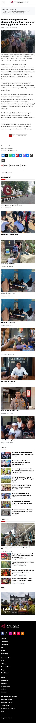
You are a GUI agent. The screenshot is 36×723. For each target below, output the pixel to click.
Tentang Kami (5, 705)
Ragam (12, 9)
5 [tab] (23, 616)
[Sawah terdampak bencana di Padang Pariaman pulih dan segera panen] (6, 479)
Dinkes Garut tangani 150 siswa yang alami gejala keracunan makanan (17, 321)
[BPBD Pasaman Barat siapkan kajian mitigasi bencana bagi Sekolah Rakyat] (6, 488)
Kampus (3, 692)
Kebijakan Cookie (6, 702)
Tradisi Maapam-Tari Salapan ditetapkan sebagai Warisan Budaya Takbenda (21, 462)
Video (3, 650)
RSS (2, 711)
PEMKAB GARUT (15, 165)
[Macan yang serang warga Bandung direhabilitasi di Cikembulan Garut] (18, 251)
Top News (4, 519)
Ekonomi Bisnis (6, 667)
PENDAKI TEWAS (7, 172)
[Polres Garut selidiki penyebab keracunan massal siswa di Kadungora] (18, 280)
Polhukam (4, 661)
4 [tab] (20, 616)
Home (6, 9)
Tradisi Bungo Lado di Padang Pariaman (15, 610)
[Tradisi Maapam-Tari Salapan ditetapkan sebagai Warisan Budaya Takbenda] (6, 463)
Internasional (5, 686)
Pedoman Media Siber (8, 708)
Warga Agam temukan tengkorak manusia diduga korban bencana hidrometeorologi (22, 555)
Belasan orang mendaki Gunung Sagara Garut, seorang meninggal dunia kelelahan (16, 12)
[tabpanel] (18, 603)
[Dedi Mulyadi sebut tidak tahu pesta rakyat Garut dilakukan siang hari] (18, 427)
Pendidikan (4, 673)
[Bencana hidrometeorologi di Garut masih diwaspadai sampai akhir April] (18, 192)
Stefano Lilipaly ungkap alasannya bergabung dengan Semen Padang (23, 572)
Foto (3, 588)
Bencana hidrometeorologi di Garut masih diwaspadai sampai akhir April (15, 204)
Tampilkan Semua (21, 135)
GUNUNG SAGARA (7, 169)
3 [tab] (18, 616)
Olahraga (4, 664)
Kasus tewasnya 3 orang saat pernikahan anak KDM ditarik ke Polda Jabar (17, 409)
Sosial (3, 677)
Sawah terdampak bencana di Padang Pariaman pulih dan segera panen (23, 478)
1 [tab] (13, 616)
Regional (4, 683)
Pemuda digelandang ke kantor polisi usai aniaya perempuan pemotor (18, 380)
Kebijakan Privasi (6, 699)
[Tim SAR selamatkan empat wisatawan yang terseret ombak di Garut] (18, 222)
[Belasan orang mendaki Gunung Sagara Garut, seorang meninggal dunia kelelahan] (18, 534)
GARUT (6, 165)
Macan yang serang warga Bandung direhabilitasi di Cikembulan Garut (18, 263)
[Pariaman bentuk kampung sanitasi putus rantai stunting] (6, 496)
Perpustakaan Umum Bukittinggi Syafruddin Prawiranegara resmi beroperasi (22, 511)
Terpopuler (4, 644)
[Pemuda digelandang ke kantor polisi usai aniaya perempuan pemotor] (18, 368)
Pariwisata (4, 680)
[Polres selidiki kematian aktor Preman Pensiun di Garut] (18, 339)
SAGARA (24, 165)
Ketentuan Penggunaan (9, 696)
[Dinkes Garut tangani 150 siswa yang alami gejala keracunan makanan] (18, 310)
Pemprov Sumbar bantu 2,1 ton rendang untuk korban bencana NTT (22, 580)
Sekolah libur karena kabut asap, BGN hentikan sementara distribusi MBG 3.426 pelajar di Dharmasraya (17, 547)
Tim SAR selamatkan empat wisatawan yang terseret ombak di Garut (16, 233)
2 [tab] (15, 616)
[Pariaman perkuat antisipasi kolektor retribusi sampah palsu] (6, 504)
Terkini (3, 447)
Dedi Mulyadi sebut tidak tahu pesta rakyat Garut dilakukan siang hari (18, 439)
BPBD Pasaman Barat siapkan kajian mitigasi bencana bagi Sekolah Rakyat (21, 487)
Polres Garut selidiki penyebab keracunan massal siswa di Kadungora (18, 292)
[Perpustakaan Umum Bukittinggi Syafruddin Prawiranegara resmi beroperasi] (6, 512)
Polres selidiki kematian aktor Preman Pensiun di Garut (17, 351)
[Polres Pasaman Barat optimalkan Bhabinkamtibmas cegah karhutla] (6, 455)
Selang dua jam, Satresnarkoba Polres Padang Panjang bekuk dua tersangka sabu (23, 470)
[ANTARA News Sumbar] (19, 2)
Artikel (3, 689)
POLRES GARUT (18, 169)
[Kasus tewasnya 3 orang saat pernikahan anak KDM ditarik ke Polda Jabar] (18, 398)
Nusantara (4, 653)
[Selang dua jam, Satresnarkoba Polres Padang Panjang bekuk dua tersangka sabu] (6, 471)
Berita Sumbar (5, 658)
